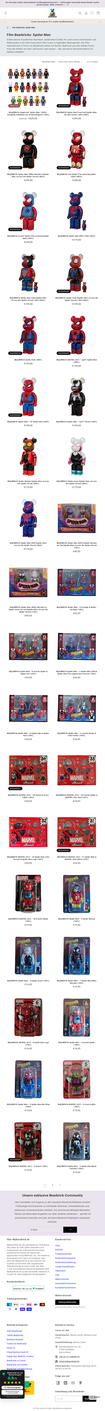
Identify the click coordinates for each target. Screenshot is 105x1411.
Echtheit (59, 1250)
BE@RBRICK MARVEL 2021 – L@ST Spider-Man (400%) (76, 361)
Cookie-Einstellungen (65, 1267)
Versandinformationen (65, 1283)
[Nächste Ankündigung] (100, 22)
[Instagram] (65, 1383)
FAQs (57, 1245)
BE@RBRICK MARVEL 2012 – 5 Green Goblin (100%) (77, 1105)
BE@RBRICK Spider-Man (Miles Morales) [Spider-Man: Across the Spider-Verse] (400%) (28, 175)
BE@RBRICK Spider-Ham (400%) (28, 360)
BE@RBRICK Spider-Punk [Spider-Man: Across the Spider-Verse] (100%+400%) (76, 299)
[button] (6, 13)
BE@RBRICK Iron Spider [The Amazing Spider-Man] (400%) (76, 175)
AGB (57, 1275)
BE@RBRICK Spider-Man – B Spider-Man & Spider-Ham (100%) (28, 734)
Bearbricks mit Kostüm (17, 1365)
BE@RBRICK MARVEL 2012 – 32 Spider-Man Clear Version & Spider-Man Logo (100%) (28, 858)
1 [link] (45, 1184)
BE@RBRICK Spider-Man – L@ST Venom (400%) (76, 422)
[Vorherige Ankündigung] (5, 22)
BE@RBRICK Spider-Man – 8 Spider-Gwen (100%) (28, 981)
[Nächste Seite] (60, 1185)
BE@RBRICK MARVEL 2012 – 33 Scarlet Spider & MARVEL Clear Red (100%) (76, 796)
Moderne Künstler (15, 1339)
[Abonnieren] (70, 1230)
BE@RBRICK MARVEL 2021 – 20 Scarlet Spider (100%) (28, 920)
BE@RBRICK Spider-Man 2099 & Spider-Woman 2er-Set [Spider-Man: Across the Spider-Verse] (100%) (77, 545)
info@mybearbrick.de (69, 1361)
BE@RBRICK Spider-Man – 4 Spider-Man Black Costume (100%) (77, 1167)
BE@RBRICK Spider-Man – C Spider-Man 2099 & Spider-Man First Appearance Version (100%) (76, 672)
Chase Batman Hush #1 (18, 1352)
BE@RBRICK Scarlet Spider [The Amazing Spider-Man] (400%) (28, 237)
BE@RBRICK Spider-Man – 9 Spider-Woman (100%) (76, 920)
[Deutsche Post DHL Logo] (28, 1388)
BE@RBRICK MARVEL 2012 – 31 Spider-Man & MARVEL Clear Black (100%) (76, 858)
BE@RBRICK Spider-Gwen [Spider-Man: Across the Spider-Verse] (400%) (77, 482)
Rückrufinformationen (65, 1258)
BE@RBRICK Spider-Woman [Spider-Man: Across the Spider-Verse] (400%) (28, 482)
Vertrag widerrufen (67, 1302)
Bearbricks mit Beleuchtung (19, 1369)
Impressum (60, 1271)
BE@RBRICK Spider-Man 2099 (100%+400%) (76, 236)
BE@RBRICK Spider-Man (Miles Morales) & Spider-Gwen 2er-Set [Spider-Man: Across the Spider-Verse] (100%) (28, 609)
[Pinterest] (80, 1383)
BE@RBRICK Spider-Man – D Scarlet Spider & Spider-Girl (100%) (28, 672)
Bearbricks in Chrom (16, 1360)
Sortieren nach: (49, 62)
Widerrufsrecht (62, 1279)
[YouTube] (73, 1383)
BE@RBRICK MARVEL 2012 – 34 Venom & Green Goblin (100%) (28, 796)
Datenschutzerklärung (65, 1262)
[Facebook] (58, 1383)
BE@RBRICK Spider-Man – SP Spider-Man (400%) (28, 422)
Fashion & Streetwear (17, 1344)
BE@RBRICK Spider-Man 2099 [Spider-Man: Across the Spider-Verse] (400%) (28, 544)
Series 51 (11, 1348)
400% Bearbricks (14, 1331)
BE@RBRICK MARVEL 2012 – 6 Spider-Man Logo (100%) (28, 1043)
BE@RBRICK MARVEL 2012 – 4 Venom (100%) (28, 1166)
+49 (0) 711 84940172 (69, 1357)
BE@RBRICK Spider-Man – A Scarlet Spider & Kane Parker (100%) (76, 734)
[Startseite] (7, 27)
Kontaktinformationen (65, 1288)
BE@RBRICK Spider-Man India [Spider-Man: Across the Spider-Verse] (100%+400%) (28, 299)
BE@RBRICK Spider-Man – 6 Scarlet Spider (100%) (76, 1043)
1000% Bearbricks (15, 1335)
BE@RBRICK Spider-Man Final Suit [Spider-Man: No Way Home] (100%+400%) (76, 113)
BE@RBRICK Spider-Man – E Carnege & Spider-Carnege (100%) (77, 608)
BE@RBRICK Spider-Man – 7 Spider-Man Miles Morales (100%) (77, 982)
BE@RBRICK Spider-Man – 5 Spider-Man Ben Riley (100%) (28, 1105)
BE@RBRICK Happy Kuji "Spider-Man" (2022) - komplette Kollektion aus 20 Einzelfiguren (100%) (28, 113)
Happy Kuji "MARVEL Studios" (20, 1356)
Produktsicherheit (63, 1254)
